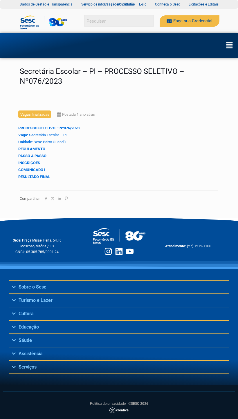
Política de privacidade (108, 404)
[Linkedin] (119, 251)
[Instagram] (108, 251)
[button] (229, 45)
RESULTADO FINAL (34, 177)
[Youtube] (130, 251)
